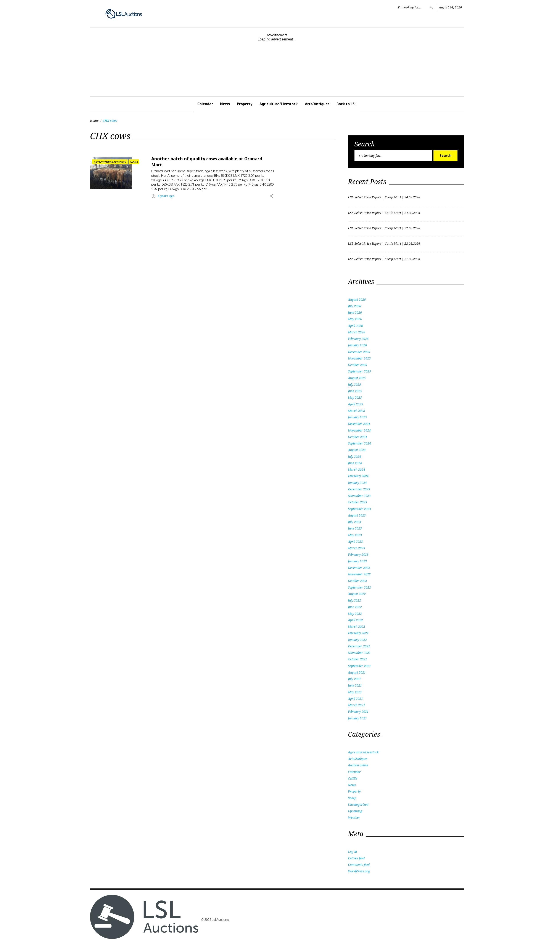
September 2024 (359, 443)
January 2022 (357, 640)
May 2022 (355, 613)
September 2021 (359, 666)
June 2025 (355, 391)
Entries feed (356, 858)
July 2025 (354, 384)
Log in (352, 852)
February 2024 (358, 476)
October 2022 (357, 581)
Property (244, 103)
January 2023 (357, 561)
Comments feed (359, 865)
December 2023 (359, 489)
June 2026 (355, 312)
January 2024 (357, 483)
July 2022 (354, 600)
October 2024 (357, 437)
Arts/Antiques (317, 103)
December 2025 (359, 352)
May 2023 (355, 535)
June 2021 (355, 685)
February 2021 (358, 711)
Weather (354, 817)
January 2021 (357, 718)
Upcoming (355, 811)
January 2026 (357, 345)
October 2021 (357, 659)
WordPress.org (359, 871)
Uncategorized (358, 804)
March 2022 (356, 626)
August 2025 (357, 378)
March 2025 (356, 411)
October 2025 (357, 365)
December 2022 (359, 568)
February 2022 (358, 633)
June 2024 (355, 463)
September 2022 (359, 587)
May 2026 (355, 319)
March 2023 (356, 548)
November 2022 (359, 574)
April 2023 (355, 541)
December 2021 (359, 646)
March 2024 (356, 469)
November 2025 (359, 358)
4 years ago (166, 196)
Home (94, 121)
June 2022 (355, 607)
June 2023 (355, 528)
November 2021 (359, 653)
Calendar (205, 103)
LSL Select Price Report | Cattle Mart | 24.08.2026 (384, 213)
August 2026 (357, 299)
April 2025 (355, 404)
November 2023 (359, 496)
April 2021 (355, 698)
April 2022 (355, 620)
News (225, 103)
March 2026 (356, 332)
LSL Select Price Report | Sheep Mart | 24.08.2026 (384, 197)
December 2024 (359, 424)
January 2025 (357, 417)
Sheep (352, 798)
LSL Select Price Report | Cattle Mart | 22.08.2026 (384, 243)
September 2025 (359, 371)
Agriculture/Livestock (278, 103)
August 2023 (357, 515)
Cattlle (352, 778)
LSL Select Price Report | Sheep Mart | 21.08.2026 (384, 259)
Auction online (358, 765)
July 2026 (354, 306)
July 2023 (354, 522)
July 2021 (354, 679)
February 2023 (358, 554)
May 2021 (355, 692)
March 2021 (356, 705)
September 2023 (359, 509)
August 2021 (357, 672)
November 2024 (359, 430)
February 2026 (358, 339)
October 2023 (357, 502)
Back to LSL (346, 103)
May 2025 (355, 397)
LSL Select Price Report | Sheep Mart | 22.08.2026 (384, 228)
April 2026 (355, 326)
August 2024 (357, 450)
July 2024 (354, 456)
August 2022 (357, 594)
